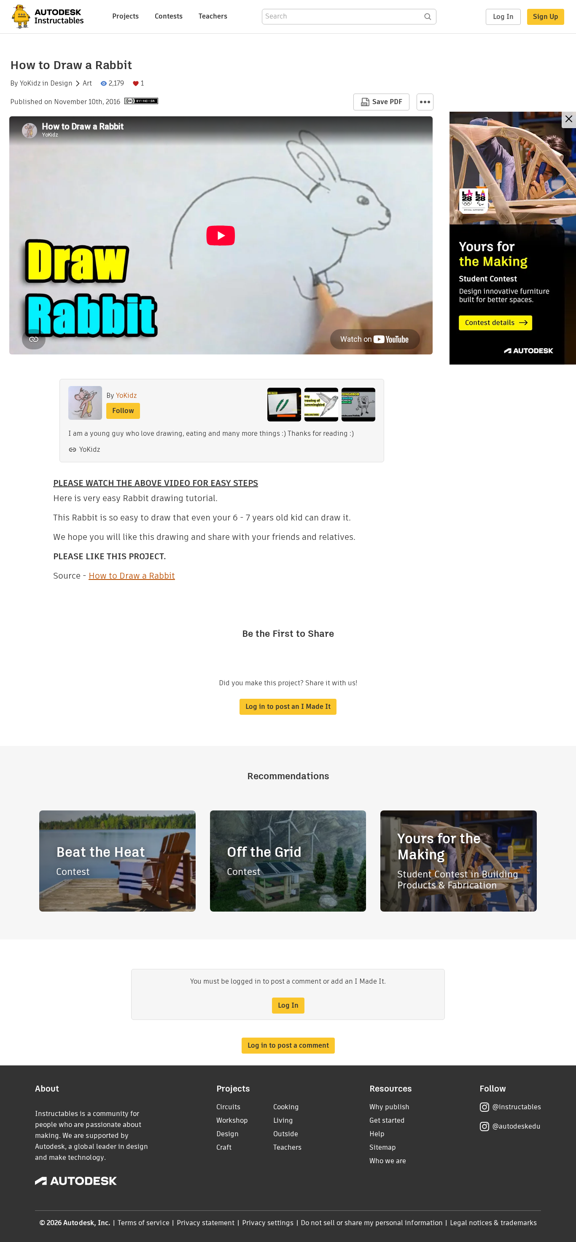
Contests (169, 16)
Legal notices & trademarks (493, 1223)
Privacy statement (206, 1223)
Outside (285, 1134)
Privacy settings (268, 1223)
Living (283, 1120)
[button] (425, 102)
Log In (503, 16)
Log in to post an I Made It (288, 706)
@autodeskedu (516, 1126)
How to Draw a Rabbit (132, 576)
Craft (223, 1147)
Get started (387, 1120)
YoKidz (30, 83)
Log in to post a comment (288, 1045)
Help (377, 1134)
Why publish (389, 1107)
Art (87, 83)
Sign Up (545, 16)
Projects (125, 16)
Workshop (232, 1120)
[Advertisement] (512, 238)
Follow (123, 411)
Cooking (286, 1107)
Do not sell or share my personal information (371, 1223)
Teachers (213, 16)
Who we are (387, 1161)
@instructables (516, 1107)
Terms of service (144, 1223)
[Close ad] (569, 120)
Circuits (228, 1107)
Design (61, 83)
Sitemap (382, 1147)
